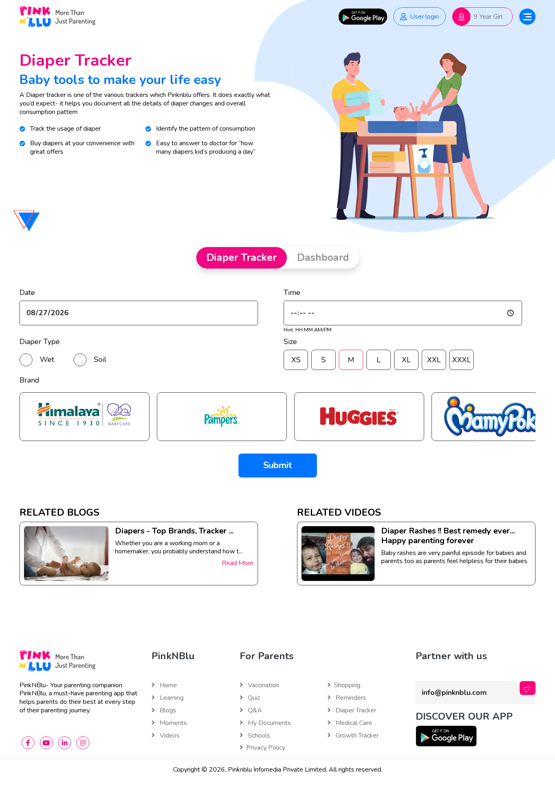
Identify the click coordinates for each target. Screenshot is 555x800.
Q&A (254, 710)
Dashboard (323, 258)
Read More (238, 563)
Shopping (347, 685)
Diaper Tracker (355, 710)
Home (167, 685)
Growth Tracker (356, 735)
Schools (258, 735)
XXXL (461, 360)
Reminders (350, 698)
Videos (169, 735)
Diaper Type (40, 341)
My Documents (268, 723)
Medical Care (353, 723)
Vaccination (262, 685)
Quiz (253, 698)
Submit (277, 465)
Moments (172, 723)
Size (290, 341)
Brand (29, 380)
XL (406, 360)
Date (27, 292)
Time (292, 292)
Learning (171, 698)
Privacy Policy (265, 748)
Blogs (167, 710)
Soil (100, 359)
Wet (47, 359)
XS (296, 360)
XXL (434, 360)
